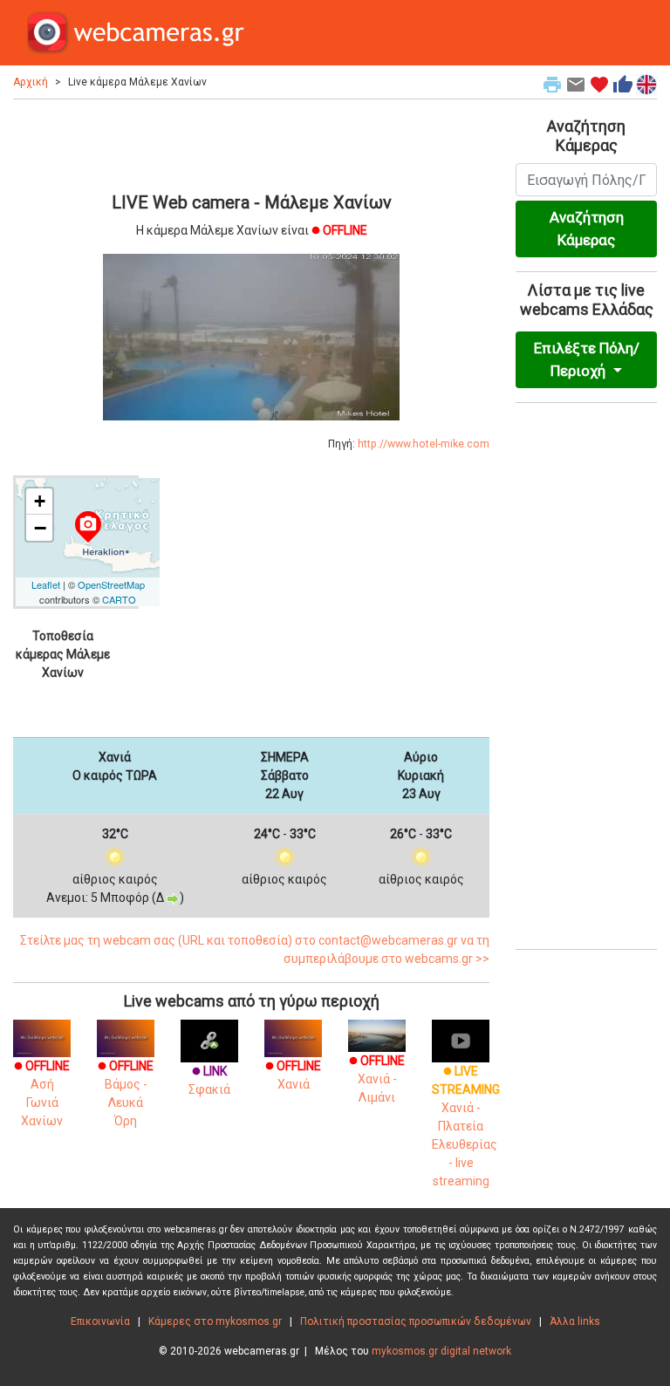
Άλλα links (575, 1321)
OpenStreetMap (111, 584)
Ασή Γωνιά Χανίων (42, 1093)
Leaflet (45, 584)
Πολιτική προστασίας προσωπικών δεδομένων (415, 1321)
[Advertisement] (251, 143)
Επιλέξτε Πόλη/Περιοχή (586, 359)
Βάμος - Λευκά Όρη (126, 1093)
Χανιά (293, 1075)
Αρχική (30, 82)
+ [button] (39, 501)
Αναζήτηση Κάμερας (587, 228)
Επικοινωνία (100, 1321)
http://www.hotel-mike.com (423, 444)
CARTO (119, 599)
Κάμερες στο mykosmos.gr (215, 1321)
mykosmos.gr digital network (441, 1351)
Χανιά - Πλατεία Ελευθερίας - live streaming (466, 1126)
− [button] (40, 527)
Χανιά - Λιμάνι (377, 1079)
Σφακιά (209, 1080)
